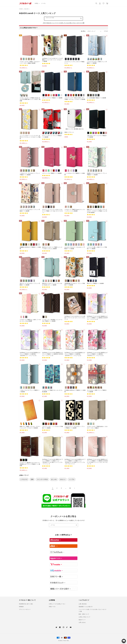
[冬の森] (88, 59)
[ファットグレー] (48, 133)
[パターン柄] (101, 59)
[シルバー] (56, 280)
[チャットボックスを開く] (124, 641)
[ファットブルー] (46, 133)
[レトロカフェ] (91, 387)
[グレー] (66, 387)
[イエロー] (98, 133)
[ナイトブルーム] (68, 280)
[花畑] (93, 387)
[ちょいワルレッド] (51, 133)
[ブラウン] (103, 133)
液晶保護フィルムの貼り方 (86, 606)
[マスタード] (76, 387)
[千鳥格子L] (73, 59)
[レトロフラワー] (66, 280)
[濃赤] (34, 244)
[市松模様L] (68, 59)
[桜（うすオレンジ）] (48, 423)
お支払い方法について (84, 617)
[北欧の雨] (96, 170)
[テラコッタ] (73, 423)
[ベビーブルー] (78, 244)
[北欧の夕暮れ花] (91, 170)
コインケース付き (42, 479)
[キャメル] (73, 95)
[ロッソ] (68, 95)
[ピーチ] (53, 95)
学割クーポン (52, 606)
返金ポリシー (82, 619)
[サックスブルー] (101, 206)
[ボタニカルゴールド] (71, 280)
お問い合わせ (82, 622)
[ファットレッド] (43, 133)
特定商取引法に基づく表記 (26, 604)
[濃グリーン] (23, 244)
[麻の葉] (76, 59)
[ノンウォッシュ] (88, 280)
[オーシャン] (84, 95)
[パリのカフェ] (88, 387)
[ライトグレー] (93, 206)
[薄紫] (36, 244)
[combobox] (63, 18)
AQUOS (26, 9)
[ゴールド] (71, 206)
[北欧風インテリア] (101, 387)
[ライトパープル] (93, 133)
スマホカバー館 (65, 640)
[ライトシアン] (68, 244)
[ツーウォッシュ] (96, 280)
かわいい (62, 479)
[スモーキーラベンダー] (46, 206)
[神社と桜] (96, 387)
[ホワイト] (61, 95)
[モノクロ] (34, 280)
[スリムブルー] (61, 133)
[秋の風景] (98, 59)
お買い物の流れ (83, 604)
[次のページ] (74, 488)
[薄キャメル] (21, 244)
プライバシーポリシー (25, 609)
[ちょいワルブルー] (53, 133)
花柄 (32, 479)
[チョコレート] (88, 95)
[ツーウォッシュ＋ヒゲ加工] (93, 280)
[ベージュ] (28, 59)
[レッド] (46, 95)
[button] (37, 3)
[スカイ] (66, 95)
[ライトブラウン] (31, 59)
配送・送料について (84, 614)
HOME (21, 9)
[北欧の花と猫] (88, 170)
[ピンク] (21, 59)
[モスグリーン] (31, 206)
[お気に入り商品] (103, 3)
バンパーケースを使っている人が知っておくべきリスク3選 (92, 610)
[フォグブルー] (96, 95)
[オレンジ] (48, 95)
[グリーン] (76, 95)
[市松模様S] (66, 59)
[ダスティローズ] (43, 206)
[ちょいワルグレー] (56, 133)
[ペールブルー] (23, 59)
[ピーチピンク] (103, 206)
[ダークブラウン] (78, 95)
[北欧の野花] (98, 170)
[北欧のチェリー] (101, 170)
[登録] (76, 525)
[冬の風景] (91, 59)
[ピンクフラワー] (23, 133)
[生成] (28, 244)
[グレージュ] (26, 59)
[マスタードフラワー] (76, 280)
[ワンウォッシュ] (91, 280)
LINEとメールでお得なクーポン (57, 604)
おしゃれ (54, 479)
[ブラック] (81, 95)
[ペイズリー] (78, 59)
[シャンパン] (76, 244)
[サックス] (39, 244)
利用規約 (21, 606)
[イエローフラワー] (21, 133)
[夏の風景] (96, 59)
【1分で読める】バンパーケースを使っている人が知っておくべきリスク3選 (63, 23)
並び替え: (83, 31)
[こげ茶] (26, 244)
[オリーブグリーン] (98, 206)
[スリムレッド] (59, 133)
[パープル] (56, 170)
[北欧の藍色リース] (93, 170)
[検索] (81, 18)
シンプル (71, 479)
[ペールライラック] (34, 59)
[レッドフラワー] (28, 133)
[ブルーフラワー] (26, 133)
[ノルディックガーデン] (78, 280)
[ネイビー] (43, 95)
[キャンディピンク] (84, 244)
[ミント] (48, 170)
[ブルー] (59, 95)
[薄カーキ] (31, 244)
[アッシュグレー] (51, 206)
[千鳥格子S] (71, 59)
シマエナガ (24, 479)
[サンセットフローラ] (73, 280)
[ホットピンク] (56, 95)
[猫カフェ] (98, 387)
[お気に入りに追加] (39, 36)
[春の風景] (93, 59)
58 (70, 488)
